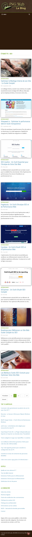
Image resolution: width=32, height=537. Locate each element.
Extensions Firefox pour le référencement (12, 476)
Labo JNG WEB (13, 533)
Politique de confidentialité (8, 503)
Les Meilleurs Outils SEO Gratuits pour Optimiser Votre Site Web (15, 374)
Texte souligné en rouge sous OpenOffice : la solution (15, 438)
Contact (3, 511)
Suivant (4, 399)
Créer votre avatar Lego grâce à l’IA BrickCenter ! (14, 459)
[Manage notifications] (28, 534)
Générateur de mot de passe (9, 481)
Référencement (5, 78)
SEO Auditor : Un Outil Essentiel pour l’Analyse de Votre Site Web (14, 163)
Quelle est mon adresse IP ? (8, 470)
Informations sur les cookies (9, 506)
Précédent (5, 396)
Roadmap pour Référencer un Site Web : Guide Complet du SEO (15, 331)
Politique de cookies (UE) (8, 500)
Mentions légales (5, 495)
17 (27, 396)
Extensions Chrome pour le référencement (12, 478)
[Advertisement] (16, 33)
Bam (3, 534)
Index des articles (6, 492)
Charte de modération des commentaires (12, 497)
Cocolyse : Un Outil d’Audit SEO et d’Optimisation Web (13, 248)
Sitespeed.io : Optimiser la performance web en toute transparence (15, 122)
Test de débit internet (7, 473)
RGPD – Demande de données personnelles (13, 508)
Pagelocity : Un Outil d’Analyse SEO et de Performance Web (15, 206)
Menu (4, 14)
